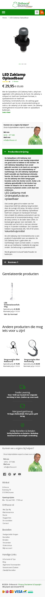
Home (4, 18)
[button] (19, 64)
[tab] (22, 152)
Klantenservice (8, 512)
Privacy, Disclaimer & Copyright (29, 584)
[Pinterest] (9, 474)
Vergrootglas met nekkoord (12, 360)
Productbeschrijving (18, 152)
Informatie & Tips (9, 559)
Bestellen (6, 537)
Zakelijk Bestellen (9, 570)
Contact (6, 523)
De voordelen (7, 521)
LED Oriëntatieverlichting (12, 305)
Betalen (5, 540)
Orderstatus (7, 545)
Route (5, 515)
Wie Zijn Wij (7, 510)
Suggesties (7, 518)
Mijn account (7, 548)
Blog (4, 562)
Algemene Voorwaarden (11, 565)
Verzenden (7, 543)
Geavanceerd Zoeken (10, 567)
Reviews (13, 262)
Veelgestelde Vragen (10, 534)
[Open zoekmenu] (37, 12)
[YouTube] (19, 474)
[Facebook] (4, 474)
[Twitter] (14, 474)
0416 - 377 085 (9, 135)
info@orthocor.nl (10, 140)
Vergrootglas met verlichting (32, 360)
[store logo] (22, 5)
